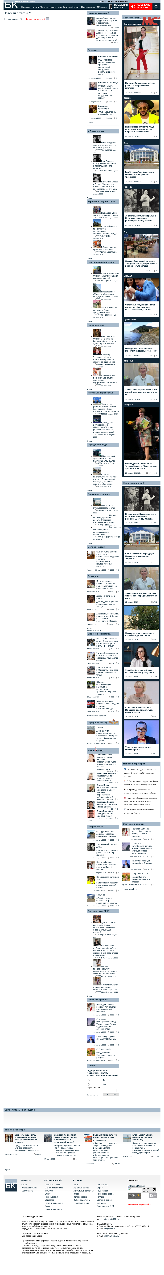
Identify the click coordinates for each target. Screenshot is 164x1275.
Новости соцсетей (133, 483)
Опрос (99, 1188)
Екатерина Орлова (105, 802)
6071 (112, 1045)
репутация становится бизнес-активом (107, 805)
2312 (112, 906)
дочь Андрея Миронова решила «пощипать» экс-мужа (107, 604)
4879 (150, 473)
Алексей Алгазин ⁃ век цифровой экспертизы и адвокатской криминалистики (106, 21)
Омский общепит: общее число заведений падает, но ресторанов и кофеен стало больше (141, 263)
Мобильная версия (120, 6)
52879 (38, 1154)
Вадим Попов (103, 785)
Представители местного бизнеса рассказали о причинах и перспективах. (27, 1147)
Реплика (92, 50)
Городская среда (97, 444)
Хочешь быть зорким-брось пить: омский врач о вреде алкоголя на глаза (141, 392)
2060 (112, 858)
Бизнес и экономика (51, 7)
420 (112, 649)
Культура (67, 7)
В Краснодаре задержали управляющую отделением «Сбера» (140, 791)
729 (112, 697)
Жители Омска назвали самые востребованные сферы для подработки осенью (107, 657)
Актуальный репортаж (100, 392)
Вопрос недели (96, 547)
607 (112, 678)
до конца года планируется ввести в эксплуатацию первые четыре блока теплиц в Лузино (107, 736)
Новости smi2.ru (94, 630)
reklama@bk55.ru (111, 1236)
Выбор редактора (14, 1129)
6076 (147, 869)
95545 (116, 27)
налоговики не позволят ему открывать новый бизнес (107, 885)
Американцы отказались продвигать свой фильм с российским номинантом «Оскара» (107, 617)
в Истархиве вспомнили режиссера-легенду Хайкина (107, 852)
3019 (111, 783)
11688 (110, 818)
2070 (150, 355)
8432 (147, 885)
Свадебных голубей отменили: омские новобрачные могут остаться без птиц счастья (140, 307)
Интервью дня (96, 325)
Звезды (127, 98)
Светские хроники (98, 999)
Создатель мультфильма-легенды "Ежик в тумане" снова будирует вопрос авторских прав (106, 1024)
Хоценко (100, 727)
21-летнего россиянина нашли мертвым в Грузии (139, 811)
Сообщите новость (143, 6)
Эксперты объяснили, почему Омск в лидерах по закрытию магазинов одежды (26, 1138)
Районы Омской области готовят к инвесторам (105, 1136)
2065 (150, 225)
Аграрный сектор (97, 722)
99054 (156, 1156)
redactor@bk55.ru (111, 1219)
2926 (112, 570)
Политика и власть (30, 7)
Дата (126, 143)
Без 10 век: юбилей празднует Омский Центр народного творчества (139, 174)
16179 (111, 609)
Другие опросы (92, 1095)
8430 (112, 1060)
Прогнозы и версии (99, 494)
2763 (150, 399)
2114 (150, 270)
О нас (24, 1185)
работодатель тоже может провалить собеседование (106, 778)
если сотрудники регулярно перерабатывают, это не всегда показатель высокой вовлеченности (106, 763)
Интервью (128, 404)
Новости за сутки (12, 19)
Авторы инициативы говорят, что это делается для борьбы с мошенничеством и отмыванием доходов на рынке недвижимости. (67, 1150)
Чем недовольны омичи (101, 262)
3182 (112, 1032)
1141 (112, 711)
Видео (76, 1194)
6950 (112, 591)
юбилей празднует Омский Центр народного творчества (106, 900)
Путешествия (130, 319)
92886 (78, 1159)
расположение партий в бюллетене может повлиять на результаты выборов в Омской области (107, 793)
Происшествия (88, 7)
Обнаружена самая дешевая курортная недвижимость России (106, 834)
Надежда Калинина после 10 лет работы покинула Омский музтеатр (106, 866)
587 (112, 663)
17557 (116, 42)
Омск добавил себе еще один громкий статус (105, 816)
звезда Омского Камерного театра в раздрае (105, 1055)
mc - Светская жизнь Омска (115, 1)
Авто (76, 1185)
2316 (150, 181)
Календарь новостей (36, 19)
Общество (102, 7)
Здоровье (128, 361)
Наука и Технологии (54, 1203)
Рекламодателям (29, 1188)
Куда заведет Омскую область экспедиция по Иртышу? (142, 1137)
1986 (150, 314)
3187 (147, 856)
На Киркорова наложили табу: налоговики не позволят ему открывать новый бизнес (139, 129)
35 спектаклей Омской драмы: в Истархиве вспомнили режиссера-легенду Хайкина (140, 218)
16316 (111, 624)
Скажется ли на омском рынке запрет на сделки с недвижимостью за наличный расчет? (65, 1138)
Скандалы (93, 576)
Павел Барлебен (105, 811)
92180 (117, 1164)
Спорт (76, 7)
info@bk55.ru (109, 1229)
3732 (111, 771)
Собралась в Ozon (104, 1049)
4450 (111, 809)
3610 (150, 92)
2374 (112, 890)
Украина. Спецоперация (101, 201)
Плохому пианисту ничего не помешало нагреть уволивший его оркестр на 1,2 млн (106, 585)
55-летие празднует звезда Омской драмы (106, 1037)
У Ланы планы (96, 131)
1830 (112, 743)
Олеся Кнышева (104, 755)
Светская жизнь (132, 17)
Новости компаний (98, 13)
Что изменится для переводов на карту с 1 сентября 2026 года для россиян (140, 772)
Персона (128, 187)
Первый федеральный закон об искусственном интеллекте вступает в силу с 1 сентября (107, 642)
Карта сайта (27, 1191)
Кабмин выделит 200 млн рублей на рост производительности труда (107, 671)
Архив (91, 122)
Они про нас (102, 1185)
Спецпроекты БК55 (98, 911)
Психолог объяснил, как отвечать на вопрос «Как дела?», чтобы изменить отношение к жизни (140, 801)
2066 (112, 840)
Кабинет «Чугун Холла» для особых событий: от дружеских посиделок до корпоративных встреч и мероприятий (107, 35)
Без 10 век (101, 895)
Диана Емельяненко (106, 773)
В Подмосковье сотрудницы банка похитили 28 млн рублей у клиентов (141, 783)
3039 (111, 799)
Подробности (95, 826)
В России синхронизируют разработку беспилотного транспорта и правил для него (106, 688)
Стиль (47, 1206)
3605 (112, 873)
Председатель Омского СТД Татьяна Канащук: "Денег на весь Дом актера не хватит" (141, 466)
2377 (150, 136)
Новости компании (53, 1209)
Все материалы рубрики (96, 715)
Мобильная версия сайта (140, 1204)
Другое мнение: (94, 1088)
